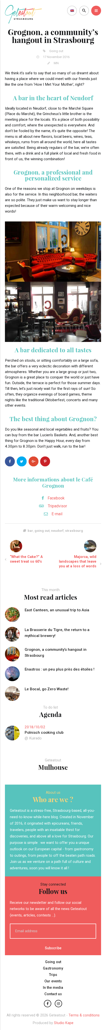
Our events (53, 981)
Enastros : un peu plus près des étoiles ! (59, 669)
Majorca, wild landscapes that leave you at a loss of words (77, 561)
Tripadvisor (57, 506)
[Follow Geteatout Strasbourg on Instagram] (58, 1003)
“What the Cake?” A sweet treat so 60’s (26, 559)
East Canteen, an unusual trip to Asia (57, 610)
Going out (53, 962)
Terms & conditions (84, 1015)
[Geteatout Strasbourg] (23, 22)
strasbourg (74, 531)
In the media (53, 988)
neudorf (57, 531)
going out (42, 531)
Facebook (56, 498)
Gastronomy (53, 968)
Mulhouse (53, 767)
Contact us (53, 994)
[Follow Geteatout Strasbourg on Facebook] (47, 1003)
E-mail (57, 514)
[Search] (84, 11)
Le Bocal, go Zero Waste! (47, 689)
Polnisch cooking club (44, 732)
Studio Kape (63, 1023)
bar (30, 531)
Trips (53, 975)
